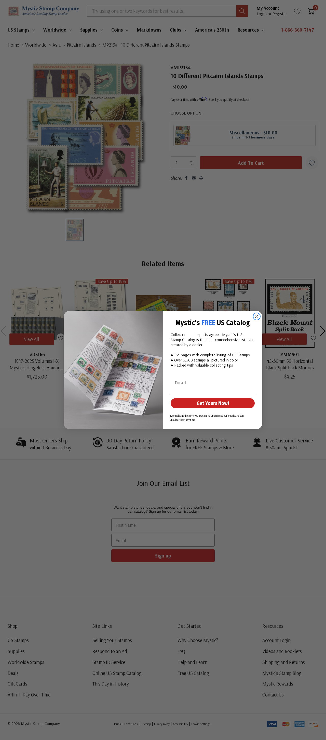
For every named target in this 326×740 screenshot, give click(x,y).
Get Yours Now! (213, 403)
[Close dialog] (257, 316)
